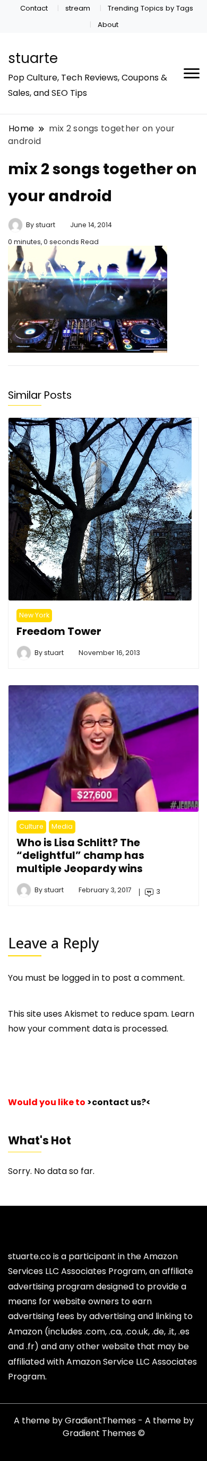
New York (34, 615)
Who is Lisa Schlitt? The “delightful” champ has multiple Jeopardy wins (80, 855)
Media (62, 826)
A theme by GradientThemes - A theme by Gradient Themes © (104, 1426)
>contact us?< (119, 1102)
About (108, 25)
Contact (34, 8)
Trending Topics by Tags (150, 8)
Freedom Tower (58, 631)
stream (77, 8)
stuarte (33, 58)
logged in (80, 978)
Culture (31, 826)
